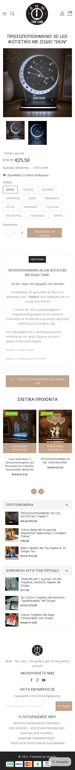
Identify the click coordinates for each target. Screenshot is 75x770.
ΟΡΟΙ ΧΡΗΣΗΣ (18, 728)
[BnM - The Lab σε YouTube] (44, 679)
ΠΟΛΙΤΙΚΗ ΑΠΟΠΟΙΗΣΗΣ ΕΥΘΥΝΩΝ (36, 723)
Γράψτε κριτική (14, 153)
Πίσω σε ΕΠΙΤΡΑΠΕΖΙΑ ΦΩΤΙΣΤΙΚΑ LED (40, 381)
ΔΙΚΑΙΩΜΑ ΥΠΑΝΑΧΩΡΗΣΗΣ (36, 738)
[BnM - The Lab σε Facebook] (31, 679)
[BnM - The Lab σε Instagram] (37, 679)
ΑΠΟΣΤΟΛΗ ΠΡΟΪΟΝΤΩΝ (47, 728)
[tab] (37, 259)
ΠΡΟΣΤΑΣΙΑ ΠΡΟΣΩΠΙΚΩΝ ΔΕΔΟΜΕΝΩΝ (38, 743)
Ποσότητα (10, 224)
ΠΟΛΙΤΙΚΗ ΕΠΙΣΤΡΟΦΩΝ (36, 733)
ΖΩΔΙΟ (7, 182)
